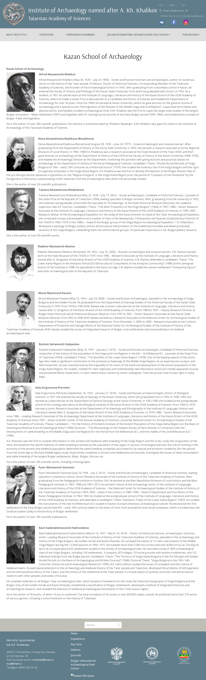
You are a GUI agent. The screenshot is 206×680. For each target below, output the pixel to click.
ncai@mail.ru (14, 663)
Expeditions (46, 34)
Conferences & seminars (80, 34)
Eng (172, 5)
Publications (190, 34)
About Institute (16, 34)
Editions (75, 650)
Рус (161, 5)
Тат (183, 5)
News (74, 633)
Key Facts (76, 644)
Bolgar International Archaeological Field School (138, 34)
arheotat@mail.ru (194, 16)
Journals (76, 655)
